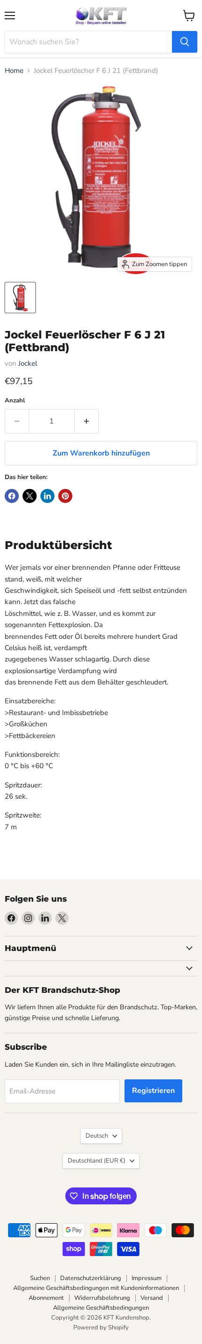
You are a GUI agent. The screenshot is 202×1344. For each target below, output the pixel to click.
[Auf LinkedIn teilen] (47, 496)
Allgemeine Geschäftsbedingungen (101, 1308)
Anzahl (15, 400)
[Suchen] (184, 42)
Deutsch (96, 1136)
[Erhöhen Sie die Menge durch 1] (87, 421)
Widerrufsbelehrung (102, 1298)
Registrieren (153, 1090)
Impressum (147, 1278)
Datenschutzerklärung (90, 1278)
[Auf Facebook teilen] (12, 496)
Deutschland (96, 1160)
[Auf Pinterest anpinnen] (65, 496)
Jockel (27, 363)
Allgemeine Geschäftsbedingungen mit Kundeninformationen (96, 1288)
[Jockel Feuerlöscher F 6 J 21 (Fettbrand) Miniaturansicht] (20, 298)
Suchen (40, 1278)
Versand (151, 1298)
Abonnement (46, 1298)
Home (14, 71)
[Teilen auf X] (30, 496)
